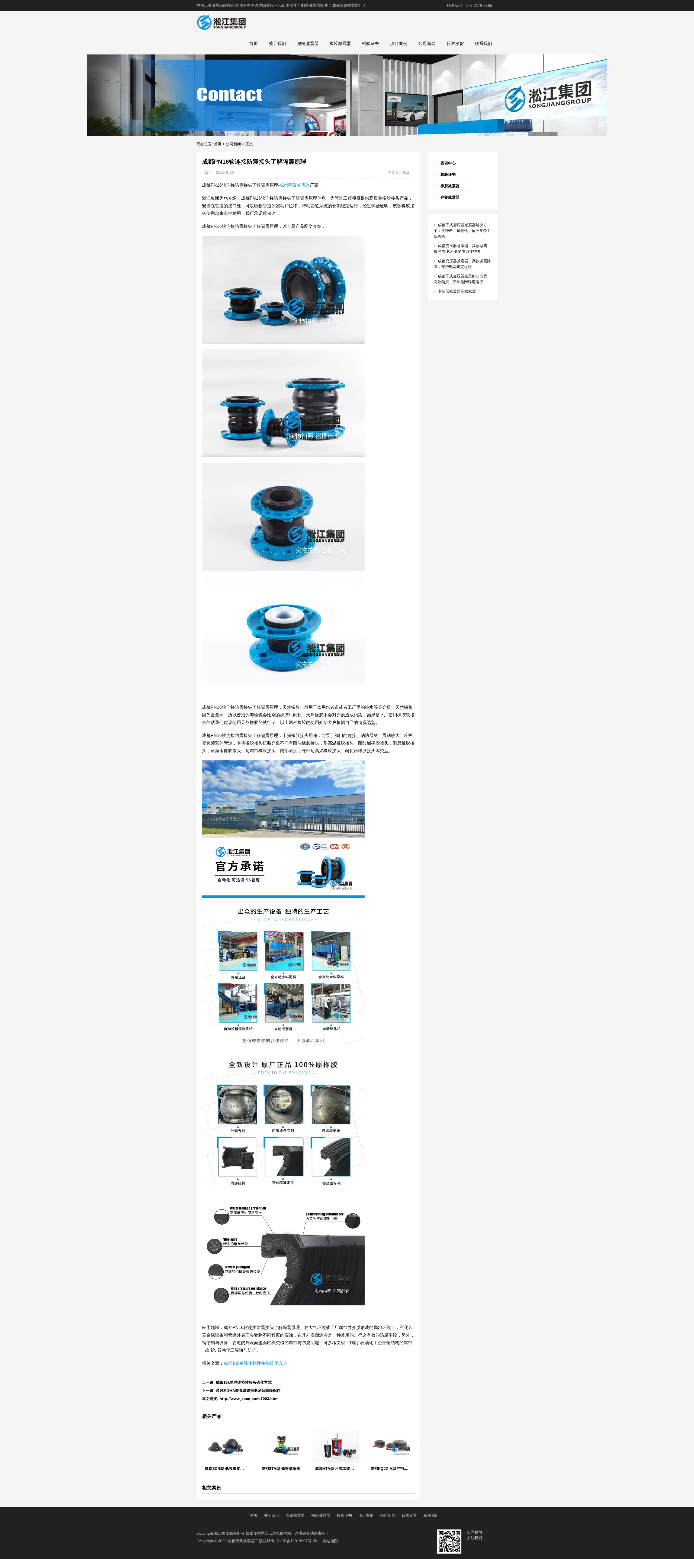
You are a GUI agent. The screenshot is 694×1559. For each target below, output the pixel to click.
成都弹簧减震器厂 (243, 1541)
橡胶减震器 (340, 43)
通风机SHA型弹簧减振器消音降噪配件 (248, 1390)
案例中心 (448, 163)
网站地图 (330, 1541)
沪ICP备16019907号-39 (297, 1541)
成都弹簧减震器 (294, 185)
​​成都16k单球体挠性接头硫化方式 (244, 1382)
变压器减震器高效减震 (457, 291)
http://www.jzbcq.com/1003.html (249, 1398)
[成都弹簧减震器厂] (221, 22)
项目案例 (398, 43)
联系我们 (483, 43)
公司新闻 (427, 43)
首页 (253, 43)
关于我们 (277, 43)
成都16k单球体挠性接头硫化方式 (255, 1363)
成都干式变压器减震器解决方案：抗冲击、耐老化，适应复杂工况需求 (462, 230)
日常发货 (455, 43)
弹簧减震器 (308, 43)
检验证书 (370, 43)
